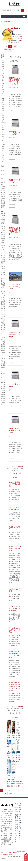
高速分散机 (16, 835)
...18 (5, 793)
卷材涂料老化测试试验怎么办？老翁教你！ (14, 630)
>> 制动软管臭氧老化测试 (3, 65)
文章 (15, 46)
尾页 (15, 793)
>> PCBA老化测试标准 (3, 146)
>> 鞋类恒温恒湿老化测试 (3, 88)
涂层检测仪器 (16, 828)
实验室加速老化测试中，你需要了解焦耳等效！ (14, 608)
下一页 (10, 793)
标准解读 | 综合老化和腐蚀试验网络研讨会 (15, 548)
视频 (10, 50)
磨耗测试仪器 (16, 816)
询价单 (12, 110)
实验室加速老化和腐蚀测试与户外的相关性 (18, 739)
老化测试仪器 (16, 809)
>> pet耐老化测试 (3, 118)
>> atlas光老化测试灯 (3, 127)
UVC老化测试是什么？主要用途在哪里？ (15, 484)
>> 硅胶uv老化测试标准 (3, 77)
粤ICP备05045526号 (7, 852)
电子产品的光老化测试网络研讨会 (8, 777)
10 (25, 790)
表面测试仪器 (16, 822)
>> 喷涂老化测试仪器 (3, 108)
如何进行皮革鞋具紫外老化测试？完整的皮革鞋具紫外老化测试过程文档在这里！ (14, 686)
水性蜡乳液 (20, 809)
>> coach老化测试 (3, 99)
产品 (10, 46)
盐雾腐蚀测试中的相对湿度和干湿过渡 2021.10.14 (10, 759)
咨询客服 (15, 470)
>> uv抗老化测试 (3, 137)
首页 (2, 21)
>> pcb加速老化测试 (3, 157)
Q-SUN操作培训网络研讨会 (18, 757)
